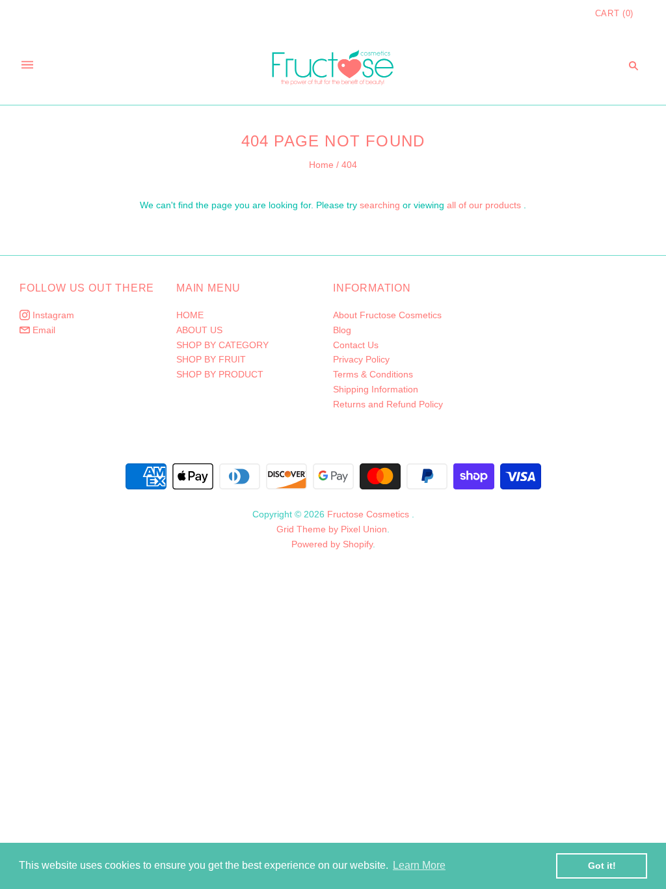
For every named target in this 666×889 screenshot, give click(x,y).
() (614, 13)
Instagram (52, 315)
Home (321, 164)
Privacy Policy (361, 359)
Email (42, 330)
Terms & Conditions (373, 374)
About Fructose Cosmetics (387, 315)
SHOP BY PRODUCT (219, 374)
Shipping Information (375, 389)
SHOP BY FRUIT (211, 359)
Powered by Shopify (332, 544)
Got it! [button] (602, 865)
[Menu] (27, 65)
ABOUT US (199, 330)
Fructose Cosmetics (368, 514)
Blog (342, 330)
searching (380, 205)
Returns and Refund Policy (388, 404)
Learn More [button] (419, 865)
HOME (190, 315)
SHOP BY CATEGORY (222, 345)
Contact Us (356, 345)
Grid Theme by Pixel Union (331, 529)
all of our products (484, 205)
